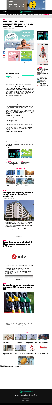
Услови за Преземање (27, 400)
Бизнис (23, 14)
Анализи (12, 14)
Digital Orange (34, 403)
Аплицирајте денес (9, 141)
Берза (39, 14)
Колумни (33, 14)
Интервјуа (15, 14)
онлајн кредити (9, 159)
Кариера (30, 14)
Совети (41, 14)
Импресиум (23, 400)
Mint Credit (8, 124)
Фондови (36, 14)
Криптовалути (19, 14)
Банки (6, 14)
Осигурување (26, 14)
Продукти (9, 14)
